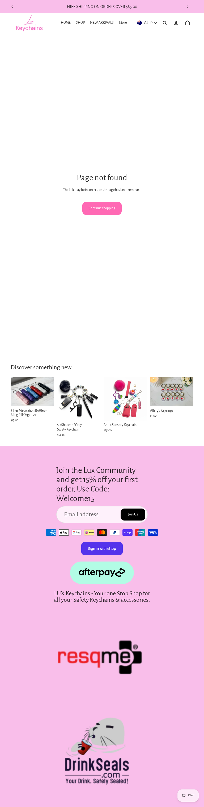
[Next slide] (187, 7)
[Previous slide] (12, 7)
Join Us (133, 514)
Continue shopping (102, 208)
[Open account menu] (176, 23)
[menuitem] (122, 23)
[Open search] (165, 23)
